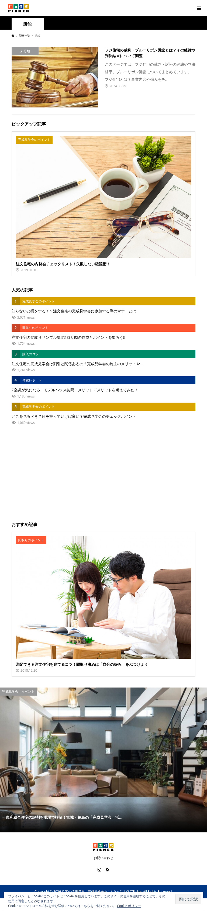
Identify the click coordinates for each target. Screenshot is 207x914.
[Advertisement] (104, 473)
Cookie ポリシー (129, 905)
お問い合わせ (103, 858)
